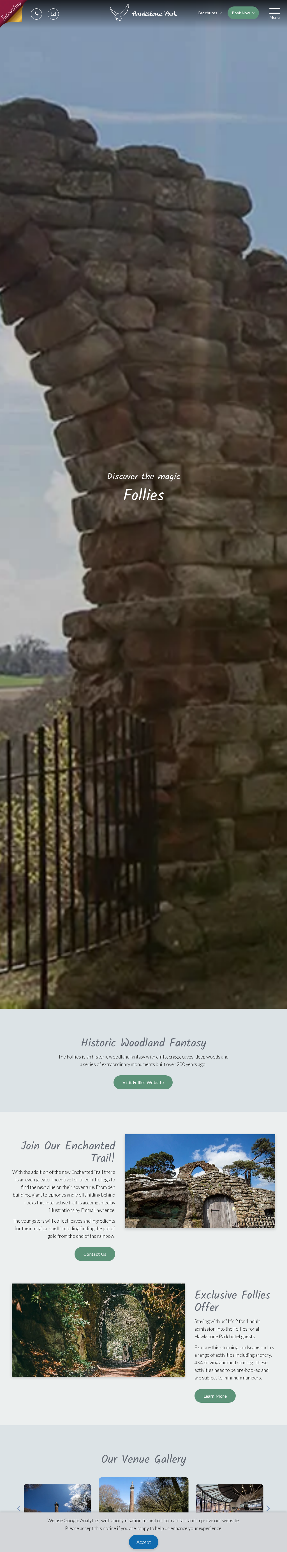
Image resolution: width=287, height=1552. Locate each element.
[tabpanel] (143, 1505)
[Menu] (274, 11)
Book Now (241, 12)
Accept (143, 1542)
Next (268, 1505)
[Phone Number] (36, 14)
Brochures (208, 12)
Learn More (215, 1396)
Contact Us (95, 1254)
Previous (19, 1505)
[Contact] (53, 14)
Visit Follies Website (143, 1082)
